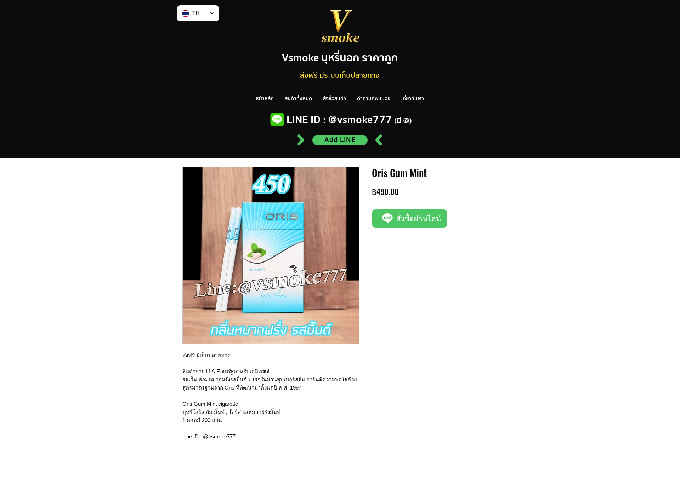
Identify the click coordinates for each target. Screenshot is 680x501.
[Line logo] (277, 119)
